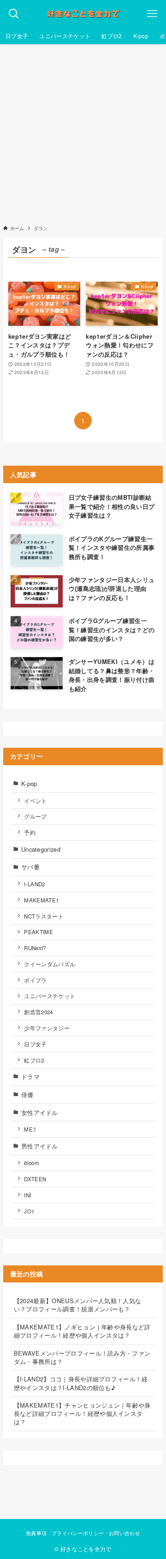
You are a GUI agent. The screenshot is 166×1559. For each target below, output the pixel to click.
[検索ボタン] (14, 14)
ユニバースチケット (49, 995)
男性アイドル (39, 1146)
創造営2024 (38, 1012)
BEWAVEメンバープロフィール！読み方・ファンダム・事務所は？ (82, 1357)
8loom (31, 1162)
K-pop (29, 783)
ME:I (30, 1129)
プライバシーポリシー (78, 1533)
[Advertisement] (83, 131)
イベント (35, 800)
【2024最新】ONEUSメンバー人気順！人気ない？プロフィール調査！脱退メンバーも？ (78, 1304)
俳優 (27, 1094)
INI (27, 1195)
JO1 (29, 1211)
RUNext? (35, 948)
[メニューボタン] (152, 14)
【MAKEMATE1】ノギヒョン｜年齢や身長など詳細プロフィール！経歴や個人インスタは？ (82, 1331)
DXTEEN (35, 1179)
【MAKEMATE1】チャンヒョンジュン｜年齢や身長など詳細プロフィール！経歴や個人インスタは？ (82, 1413)
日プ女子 (35, 1044)
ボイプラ (35, 980)
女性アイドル (39, 1112)
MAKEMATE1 (41, 900)
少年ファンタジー (47, 1028)
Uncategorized (40, 849)
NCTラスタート (44, 916)
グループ (35, 816)
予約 (30, 832)
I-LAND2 (34, 884)
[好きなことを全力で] (83, 14)
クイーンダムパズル (49, 964)
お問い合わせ (124, 1533)
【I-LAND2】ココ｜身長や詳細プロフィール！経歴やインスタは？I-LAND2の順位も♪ (81, 1383)
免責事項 (36, 1533)
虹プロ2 (34, 1060)
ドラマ (30, 1076)
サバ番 (30, 866)
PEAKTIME (38, 931)
